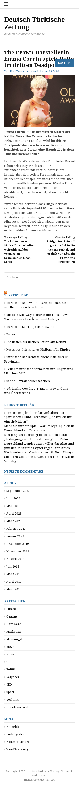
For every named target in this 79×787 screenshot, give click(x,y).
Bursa (10, 334)
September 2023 (18, 491)
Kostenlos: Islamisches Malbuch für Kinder (38, 349)
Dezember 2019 (17, 543)
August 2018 (15, 559)
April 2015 (13, 581)
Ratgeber (12, 677)
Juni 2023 (13, 498)
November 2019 (17, 551)
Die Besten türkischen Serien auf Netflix (36, 342)
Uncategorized (17, 707)
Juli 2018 (12, 566)
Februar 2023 (16, 528)
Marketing (13, 631)
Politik (11, 669)
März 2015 (13, 589)
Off (8, 661)
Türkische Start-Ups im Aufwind (30, 326)
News (10, 654)
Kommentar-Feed (19, 742)
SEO (9, 684)
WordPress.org (17, 749)
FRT (53, 779)
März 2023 (13, 521)
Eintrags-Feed (16, 734)
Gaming (12, 616)
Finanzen (13, 609)
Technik (12, 699)
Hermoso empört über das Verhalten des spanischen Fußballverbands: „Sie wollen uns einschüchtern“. (38, 417)
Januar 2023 (15, 536)
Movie (10, 646)
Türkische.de (16, 295)
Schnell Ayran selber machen (28, 381)
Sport (10, 692)
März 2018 (13, 574)
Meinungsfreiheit (19, 639)
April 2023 (13, 513)
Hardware (13, 624)
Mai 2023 (12, 506)
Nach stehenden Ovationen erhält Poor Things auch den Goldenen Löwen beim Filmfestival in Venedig (39, 457)
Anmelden (14, 726)
